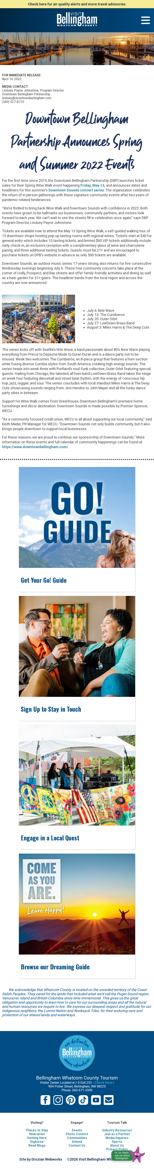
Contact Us (77, 1145)
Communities (77, 1138)
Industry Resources (117, 1130)
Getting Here (37, 1138)
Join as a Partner (117, 1134)
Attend (77, 1142)
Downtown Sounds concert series (76, 190)
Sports (117, 1142)
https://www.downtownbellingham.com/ (35, 447)
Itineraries (37, 1134)
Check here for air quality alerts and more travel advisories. (77, 4)
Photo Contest (77, 1134)
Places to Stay (37, 1130)
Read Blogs (37, 1145)
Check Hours (104, 1082)
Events (77, 1130)
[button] (128, 1154)
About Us (117, 1145)
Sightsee (37, 1142)
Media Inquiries (117, 1138)
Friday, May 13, (92, 185)
